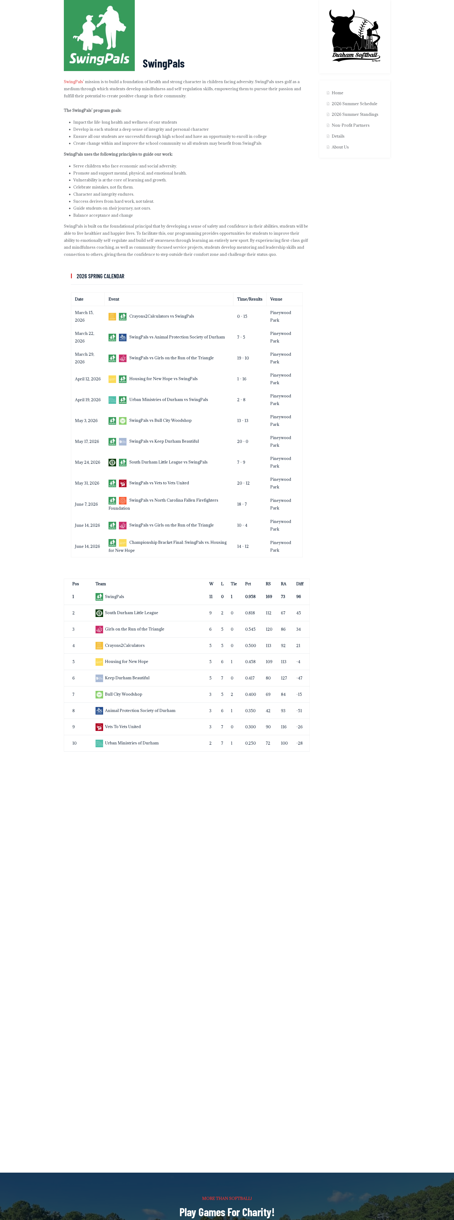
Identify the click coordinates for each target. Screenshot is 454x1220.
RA (283, 583)
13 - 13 (242, 420)
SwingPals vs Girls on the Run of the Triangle (171, 357)
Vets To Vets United (123, 726)
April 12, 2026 (88, 379)
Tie (234, 583)
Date (79, 299)
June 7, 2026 (86, 504)
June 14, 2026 (87, 525)
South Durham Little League (131, 612)
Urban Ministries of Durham (132, 743)
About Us (340, 147)
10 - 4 (242, 525)
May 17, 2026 (87, 441)
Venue (276, 299)
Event (114, 299)
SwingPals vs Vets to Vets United (158, 483)
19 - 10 (243, 358)
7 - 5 (241, 337)
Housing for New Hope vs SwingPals (163, 378)
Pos (75, 583)
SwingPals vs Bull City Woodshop (160, 420)
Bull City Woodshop (123, 694)
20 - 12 (243, 483)
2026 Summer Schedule (354, 103)
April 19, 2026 (88, 399)
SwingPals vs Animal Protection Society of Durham (176, 337)
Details (338, 136)
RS (268, 583)
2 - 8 (241, 399)
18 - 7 (242, 504)
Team (101, 583)
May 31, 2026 (87, 483)
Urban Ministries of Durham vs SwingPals (168, 399)
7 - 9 (241, 462)
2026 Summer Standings (355, 114)
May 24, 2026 (87, 462)
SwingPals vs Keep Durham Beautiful (163, 441)
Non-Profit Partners (351, 125)
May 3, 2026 (86, 420)
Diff (299, 583)
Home (337, 92)
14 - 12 (243, 546)
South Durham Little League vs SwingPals (168, 462)
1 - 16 (241, 379)
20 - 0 (242, 441)
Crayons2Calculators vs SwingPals (161, 316)
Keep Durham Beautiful (127, 677)
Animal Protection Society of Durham (140, 710)
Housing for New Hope (126, 661)
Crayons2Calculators (125, 645)
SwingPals (73, 81)
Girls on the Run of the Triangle (134, 629)
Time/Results (249, 299)
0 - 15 (242, 316)
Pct (248, 583)
